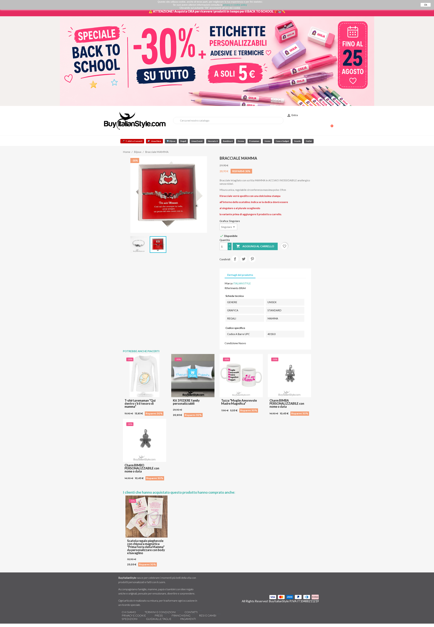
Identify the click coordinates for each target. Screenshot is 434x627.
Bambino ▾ (228, 141)
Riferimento (232, 288)
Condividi (235, 259)
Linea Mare (154, 141)
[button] (330, 124)
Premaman (254, 141)
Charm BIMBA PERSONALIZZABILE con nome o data (287, 403)
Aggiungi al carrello (255, 246)
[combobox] (228, 120)
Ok (425, 4)
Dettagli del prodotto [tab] (240, 274)
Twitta (243, 259)
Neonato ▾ (213, 141)
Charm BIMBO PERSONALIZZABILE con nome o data (142, 468)
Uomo (267, 141)
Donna (241, 141)
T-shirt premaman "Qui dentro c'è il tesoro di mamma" (140, 403)
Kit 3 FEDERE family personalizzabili (186, 402)
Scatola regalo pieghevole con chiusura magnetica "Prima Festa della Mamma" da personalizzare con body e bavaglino (146, 547)
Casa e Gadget (282, 141)
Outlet (309, 141)
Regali (183, 141)
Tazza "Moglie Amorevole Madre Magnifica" (239, 402)
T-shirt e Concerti (132, 141)
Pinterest (252, 259)
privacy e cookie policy (235, 4)
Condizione (231, 343)
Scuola (297, 141)
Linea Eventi (197, 141)
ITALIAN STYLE (242, 283)
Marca (228, 283)
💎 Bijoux (170, 141)
